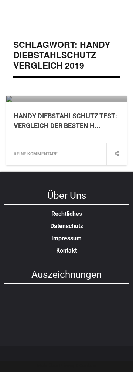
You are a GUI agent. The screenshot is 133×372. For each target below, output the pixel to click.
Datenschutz (66, 226)
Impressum (66, 238)
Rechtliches (66, 213)
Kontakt (66, 250)
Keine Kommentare (36, 154)
